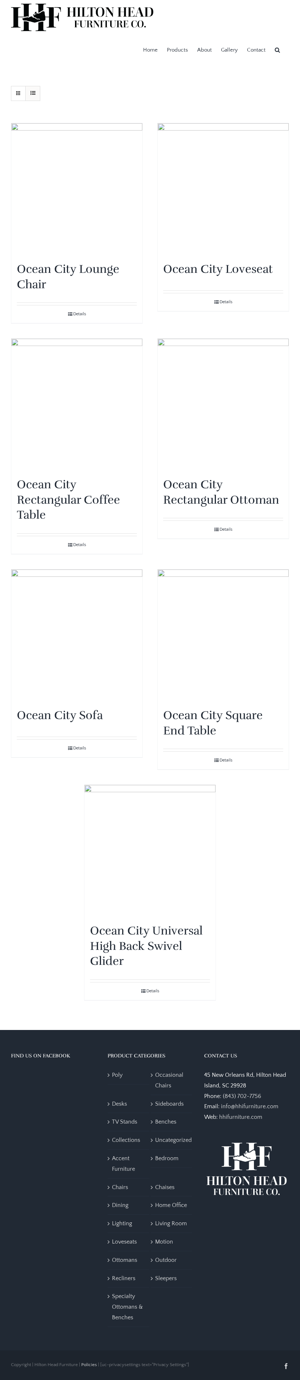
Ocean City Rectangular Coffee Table (68, 499)
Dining (120, 1205)
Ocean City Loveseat (218, 269)
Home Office (171, 1205)
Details (79, 314)
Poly (117, 1075)
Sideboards (169, 1104)
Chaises (165, 1187)
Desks (119, 1104)
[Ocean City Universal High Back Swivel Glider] (150, 850)
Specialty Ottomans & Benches (127, 1307)
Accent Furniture (123, 1163)
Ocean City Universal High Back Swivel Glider (146, 946)
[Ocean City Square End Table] (223, 634)
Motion (164, 1241)
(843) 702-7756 (242, 1096)
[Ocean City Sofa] (76, 634)
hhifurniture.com (240, 1117)
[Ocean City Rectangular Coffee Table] (76, 404)
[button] (277, 49)
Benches (165, 1121)
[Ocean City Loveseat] (223, 188)
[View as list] (33, 93)
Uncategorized (173, 1140)
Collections (126, 1140)
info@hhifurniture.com (249, 1106)
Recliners (123, 1278)
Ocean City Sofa (60, 715)
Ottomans (124, 1260)
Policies (89, 1364)
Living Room (171, 1223)
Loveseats (124, 1241)
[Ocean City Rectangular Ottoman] (223, 404)
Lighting (122, 1223)
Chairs (120, 1187)
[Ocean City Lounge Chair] (76, 188)
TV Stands (124, 1121)
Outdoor (166, 1260)
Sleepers (166, 1278)
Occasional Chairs (169, 1080)
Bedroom (167, 1158)
